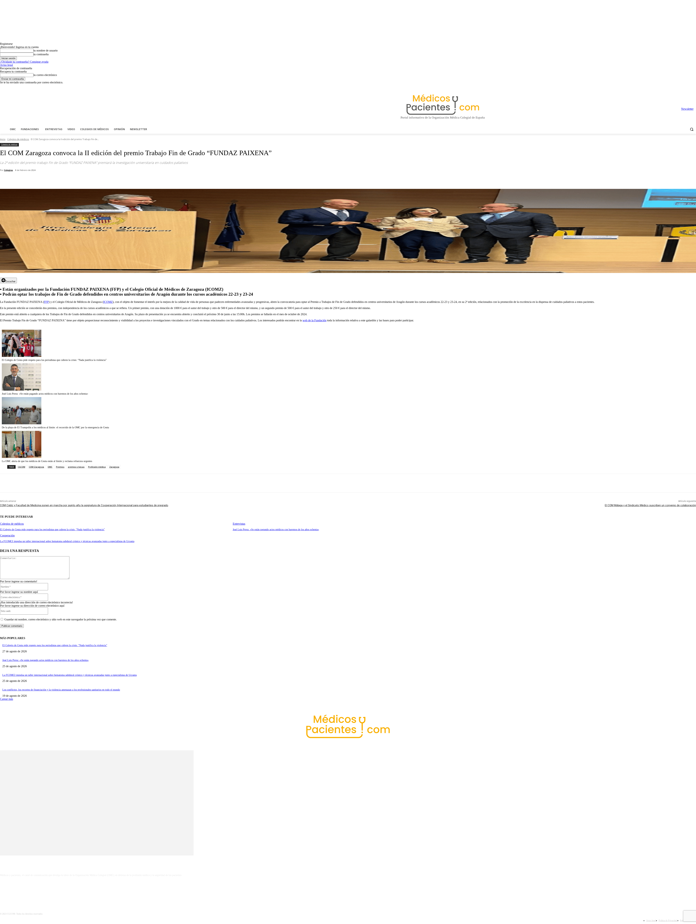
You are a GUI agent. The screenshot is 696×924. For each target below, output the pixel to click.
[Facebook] (669, 87)
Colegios (8, 170)
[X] (689, 87)
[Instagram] (674, 87)
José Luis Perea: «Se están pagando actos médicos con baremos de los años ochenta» (45, 393)
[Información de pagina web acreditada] (348, 890)
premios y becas (76, 466)
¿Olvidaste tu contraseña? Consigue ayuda (24, 61)
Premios (60, 466)
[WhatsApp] (64, 179)
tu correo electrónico (45, 74)
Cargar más (6, 699)
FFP (46, 301)
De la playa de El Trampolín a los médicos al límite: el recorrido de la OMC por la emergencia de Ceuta (55, 427)
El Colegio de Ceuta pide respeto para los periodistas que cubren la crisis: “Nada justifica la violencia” (54, 360)
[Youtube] (694, 87)
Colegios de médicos (18, 139)
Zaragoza (114, 466)
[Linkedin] (679, 87)
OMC (50, 466)
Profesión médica (97, 466)
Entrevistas (239, 523)
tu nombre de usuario (46, 50)
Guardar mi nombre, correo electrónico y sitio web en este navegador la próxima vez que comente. (60, 619)
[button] (691, 129)
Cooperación (7, 535)
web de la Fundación (314, 320)
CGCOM (21, 466)
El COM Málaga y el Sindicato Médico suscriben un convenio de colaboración (650, 505)
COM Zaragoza (36, 466)
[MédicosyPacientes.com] (442, 104)
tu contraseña (41, 54)
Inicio (2, 139)
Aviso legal (6, 65)
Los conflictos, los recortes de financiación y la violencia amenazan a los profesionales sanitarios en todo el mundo (61, 689)
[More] (103, 179)
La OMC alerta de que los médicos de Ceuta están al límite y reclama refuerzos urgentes (47, 461)
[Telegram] (684, 87)
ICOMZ (108, 301)
